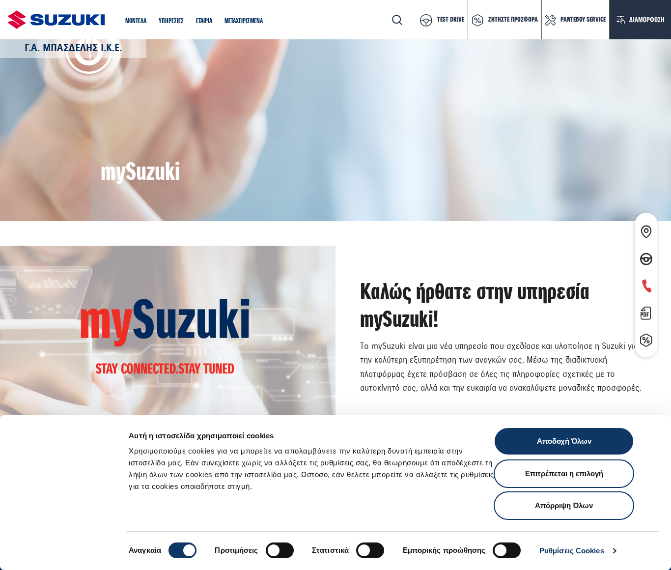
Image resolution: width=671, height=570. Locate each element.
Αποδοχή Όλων (564, 441)
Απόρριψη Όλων (564, 505)
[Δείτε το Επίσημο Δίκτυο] (646, 230)
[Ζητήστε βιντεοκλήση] (646, 284)
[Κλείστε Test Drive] (646, 257)
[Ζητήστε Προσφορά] (646, 338)
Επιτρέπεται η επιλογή (564, 473)
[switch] (280, 550)
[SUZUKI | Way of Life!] (56, 19)
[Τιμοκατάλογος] (646, 311)
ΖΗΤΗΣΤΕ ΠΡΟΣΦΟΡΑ (513, 19)
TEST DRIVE (450, 19)
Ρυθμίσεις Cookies (571, 550)
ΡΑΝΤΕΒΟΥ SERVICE (583, 19)
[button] (135, 21)
